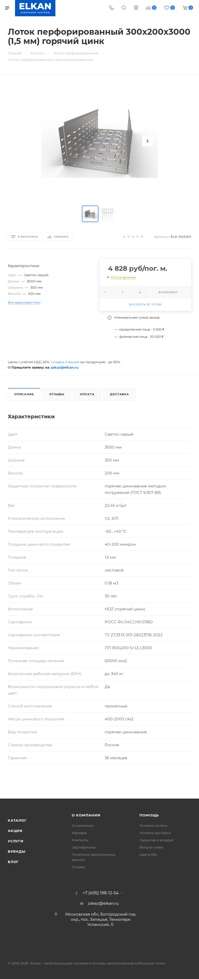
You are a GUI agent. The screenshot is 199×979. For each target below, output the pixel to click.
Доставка (119, 394)
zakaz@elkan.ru (65, 367)
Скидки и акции (65, 362)
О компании (86, 815)
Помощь (149, 815)
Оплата (87, 394)
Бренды (16, 851)
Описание (24, 394)
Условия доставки (155, 833)
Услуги (16, 841)
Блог (13, 862)
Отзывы (56, 394)
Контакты (80, 840)
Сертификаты (84, 847)
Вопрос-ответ (151, 847)
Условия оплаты (153, 825)
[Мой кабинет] (136, 8)
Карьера (79, 833)
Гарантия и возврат (156, 840)
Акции (15, 831)
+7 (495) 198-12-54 (101, 893)
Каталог (17, 820)
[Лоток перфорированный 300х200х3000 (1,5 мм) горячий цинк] (99, 141)
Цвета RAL (148, 854)
